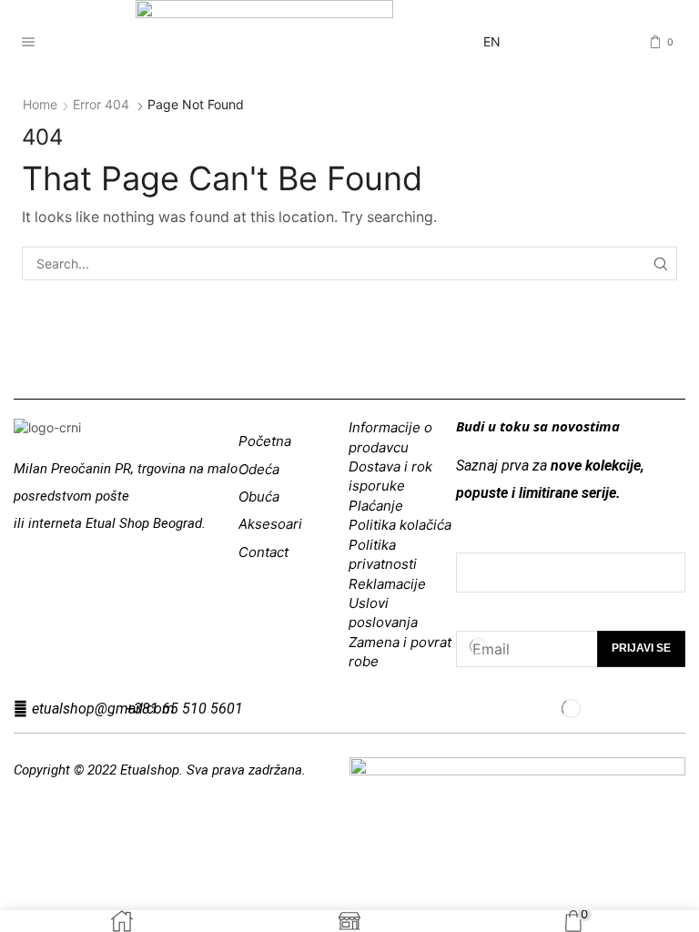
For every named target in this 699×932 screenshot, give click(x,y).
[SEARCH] (660, 263)
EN (492, 41)
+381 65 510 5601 (184, 708)
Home (40, 104)
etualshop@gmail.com (103, 708)
